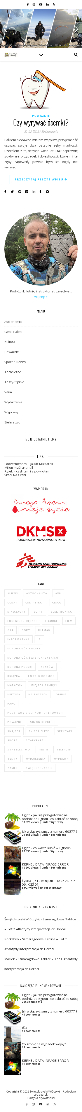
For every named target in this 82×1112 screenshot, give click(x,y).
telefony (64, 749)
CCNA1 (12, 602)
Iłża (24, 1027)
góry (26, 630)
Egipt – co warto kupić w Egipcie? (47, 848)
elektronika (61, 611)
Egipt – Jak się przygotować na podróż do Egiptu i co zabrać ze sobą (50, 817)
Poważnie (41, 116)
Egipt (38, 611)
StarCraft (35, 740)
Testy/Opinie (14, 382)
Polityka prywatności (41, 1098)
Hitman (44, 630)
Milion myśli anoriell (18, 467)
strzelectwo (18, 749)
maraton (15, 685)
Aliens (12, 593)
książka (13, 676)
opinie (61, 694)
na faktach (38, 694)
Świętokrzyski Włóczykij (22, 919)
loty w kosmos (41, 676)
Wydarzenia (13, 402)
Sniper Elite (39, 731)
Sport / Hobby (15, 362)
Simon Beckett (42, 722)
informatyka (18, 639)
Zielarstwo (12, 422)
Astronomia (13, 321)
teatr (43, 749)
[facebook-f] (28, 4)
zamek (12, 767)
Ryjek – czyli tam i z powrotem (27, 471)
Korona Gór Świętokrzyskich (32, 657)
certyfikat (34, 602)
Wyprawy (11, 412)
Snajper (14, 731)
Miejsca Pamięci (44, 685)
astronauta (36, 593)
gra (10, 630)
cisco (57, 602)
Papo (11, 703)
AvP (58, 593)
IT (39, 639)
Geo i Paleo (13, 331)
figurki (51, 620)
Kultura (9, 341)
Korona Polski (20, 666)
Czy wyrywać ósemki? (41, 122)
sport (12, 740)
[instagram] (34, 4)
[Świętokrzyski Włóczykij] (10, 54)
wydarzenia (35, 758)
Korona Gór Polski (23, 648)
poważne (14, 722)
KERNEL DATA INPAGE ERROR (45, 864)
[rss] (54, 4)
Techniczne (12, 372)
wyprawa (61, 758)
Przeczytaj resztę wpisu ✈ (41, 179)
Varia (8, 392)
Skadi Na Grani (15, 475)
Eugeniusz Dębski (22, 620)
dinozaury (16, 611)
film (69, 620)
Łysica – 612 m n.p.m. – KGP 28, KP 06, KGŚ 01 (48, 882)
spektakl (65, 731)
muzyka (13, 694)
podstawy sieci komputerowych (35, 712)
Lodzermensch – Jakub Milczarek (28, 464)
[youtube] (41, 4)
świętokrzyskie (39, 767)
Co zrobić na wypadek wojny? (44, 1044)
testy (12, 758)
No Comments (49, 131)
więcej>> (41, 296)
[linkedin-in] (47, 4)
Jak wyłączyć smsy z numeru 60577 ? (49, 831)
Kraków (47, 666)
